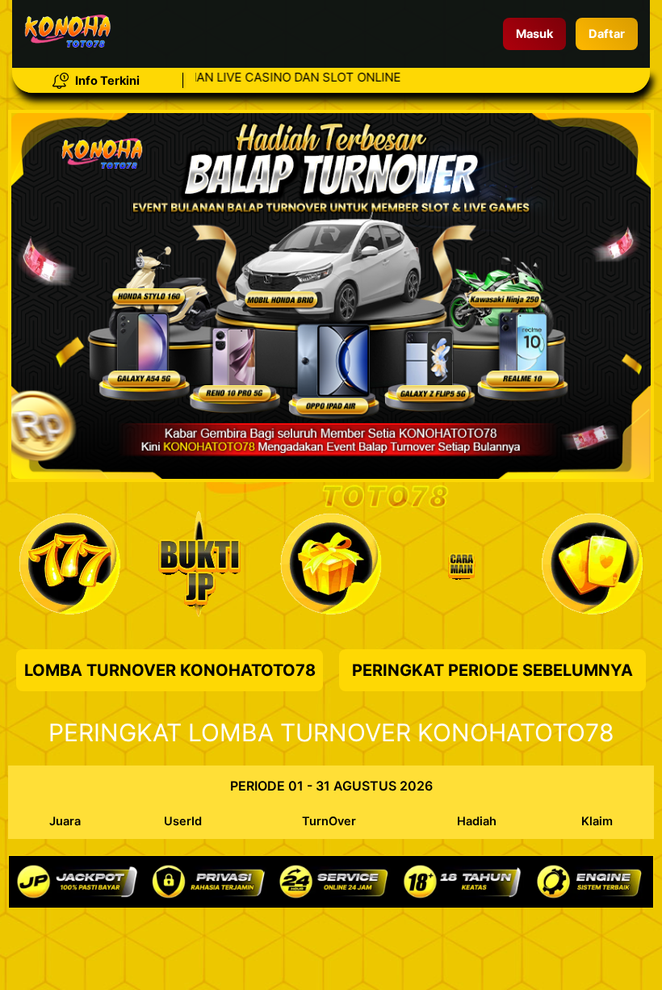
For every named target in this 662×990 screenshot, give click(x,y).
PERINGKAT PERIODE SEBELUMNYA (492, 670)
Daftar (607, 34)
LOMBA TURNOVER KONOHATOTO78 (170, 670)
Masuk (534, 34)
